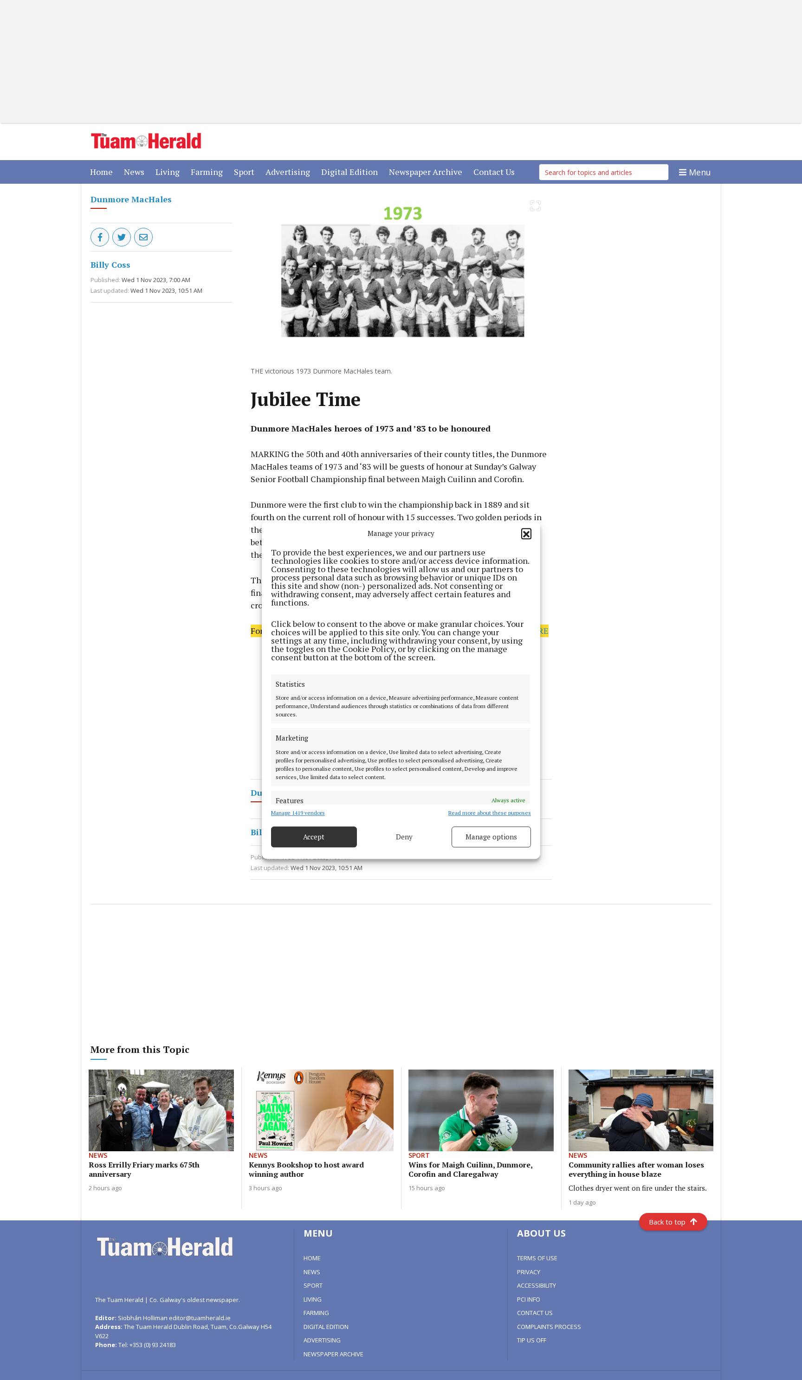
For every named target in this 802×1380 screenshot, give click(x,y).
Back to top (667, 1221)
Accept (313, 836)
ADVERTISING (322, 1340)
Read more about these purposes (489, 812)
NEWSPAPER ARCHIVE (333, 1354)
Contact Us (495, 171)
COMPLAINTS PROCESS (549, 1326)
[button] (526, 533)
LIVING (313, 1299)
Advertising (289, 171)
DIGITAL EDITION (326, 1326)
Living (169, 171)
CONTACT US (535, 1313)
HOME (312, 1258)
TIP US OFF (531, 1340)
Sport (246, 171)
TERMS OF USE (537, 1258)
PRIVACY (528, 1272)
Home (103, 171)
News (136, 171)
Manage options (491, 836)
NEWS (312, 1272)
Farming (208, 171)
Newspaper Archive (427, 171)
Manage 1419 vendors (298, 812)
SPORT (313, 1285)
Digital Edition (351, 171)
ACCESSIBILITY (536, 1285)
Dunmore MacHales (131, 199)
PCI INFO (528, 1299)
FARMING (316, 1313)
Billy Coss (110, 264)
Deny (404, 836)
